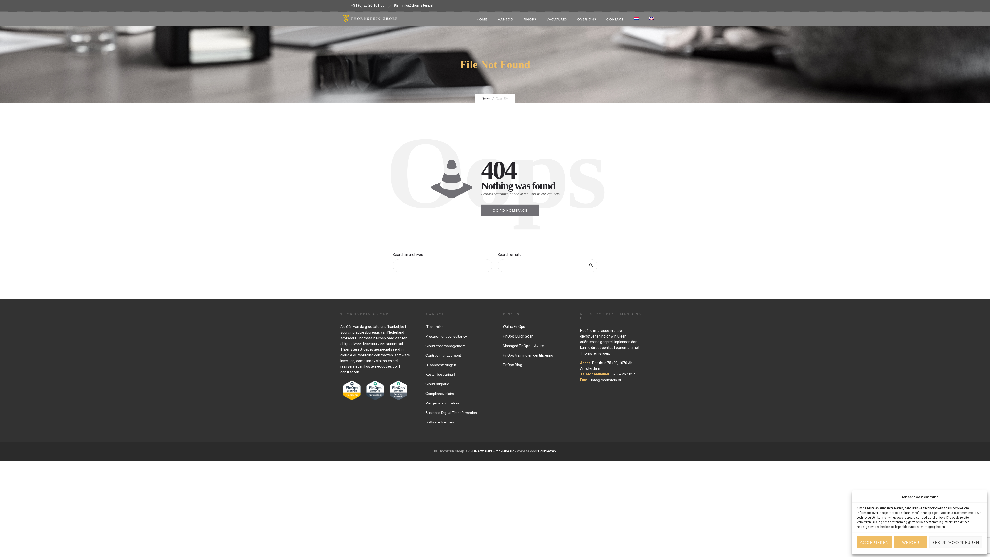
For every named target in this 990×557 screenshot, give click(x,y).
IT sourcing (434, 327)
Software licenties (439, 422)
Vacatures (557, 19)
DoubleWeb (547, 451)
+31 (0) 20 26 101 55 (367, 5)
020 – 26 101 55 (625, 374)
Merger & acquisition (442, 403)
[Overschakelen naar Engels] (651, 19)
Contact (615, 19)
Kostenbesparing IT (441, 374)
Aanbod (505, 19)
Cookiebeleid (504, 451)
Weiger (910, 542)
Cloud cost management (445, 346)
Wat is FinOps (514, 327)
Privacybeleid (482, 451)
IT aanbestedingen (440, 365)
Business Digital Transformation (451, 413)
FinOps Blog (512, 365)
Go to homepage (510, 210)
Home (482, 19)
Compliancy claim (439, 393)
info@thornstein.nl (417, 5)
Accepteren (874, 542)
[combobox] (442, 265)
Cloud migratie (437, 384)
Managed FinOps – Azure (523, 346)
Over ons (586, 19)
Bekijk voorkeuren (955, 542)
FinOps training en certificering (528, 355)
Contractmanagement (443, 355)
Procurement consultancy (446, 336)
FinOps (530, 19)
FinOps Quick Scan (518, 336)
